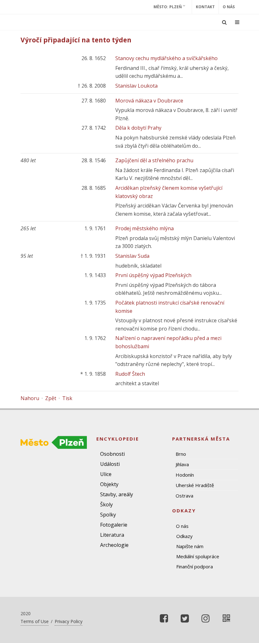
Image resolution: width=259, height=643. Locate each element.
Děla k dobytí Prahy (138, 127)
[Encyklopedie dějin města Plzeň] (226, 618)
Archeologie (114, 544)
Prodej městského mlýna (144, 228)
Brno (181, 454)
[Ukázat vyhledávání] (224, 22)
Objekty (109, 484)
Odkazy (184, 536)
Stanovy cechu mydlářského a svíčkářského (166, 58)
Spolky (108, 514)
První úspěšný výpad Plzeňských (153, 275)
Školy (106, 504)
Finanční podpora (194, 566)
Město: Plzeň (168, 6)
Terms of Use (35, 621)
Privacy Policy (68, 621)
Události (110, 464)
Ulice (105, 474)
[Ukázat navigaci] (237, 22)
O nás (229, 6)
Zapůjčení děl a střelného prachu (154, 160)
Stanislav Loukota (136, 85)
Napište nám (189, 546)
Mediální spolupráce (197, 556)
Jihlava (182, 464)
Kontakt (205, 6)
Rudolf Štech (130, 373)
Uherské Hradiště (195, 485)
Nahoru (30, 398)
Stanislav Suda (132, 255)
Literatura (112, 534)
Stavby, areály (116, 494)
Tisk (67, 398)
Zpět (50, 398)
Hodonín (185, 475)
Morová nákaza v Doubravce (149, 100)
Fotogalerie (113, 524)
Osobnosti (112, 453)
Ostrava (184, 495)
